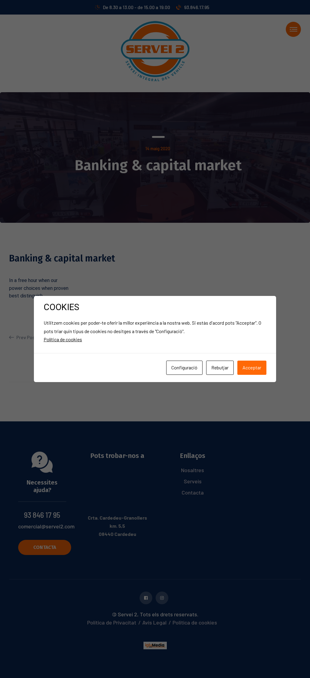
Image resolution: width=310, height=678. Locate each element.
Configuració (184, 367)
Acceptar (251, 367)
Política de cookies (63, 339)
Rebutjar (220, 367)
